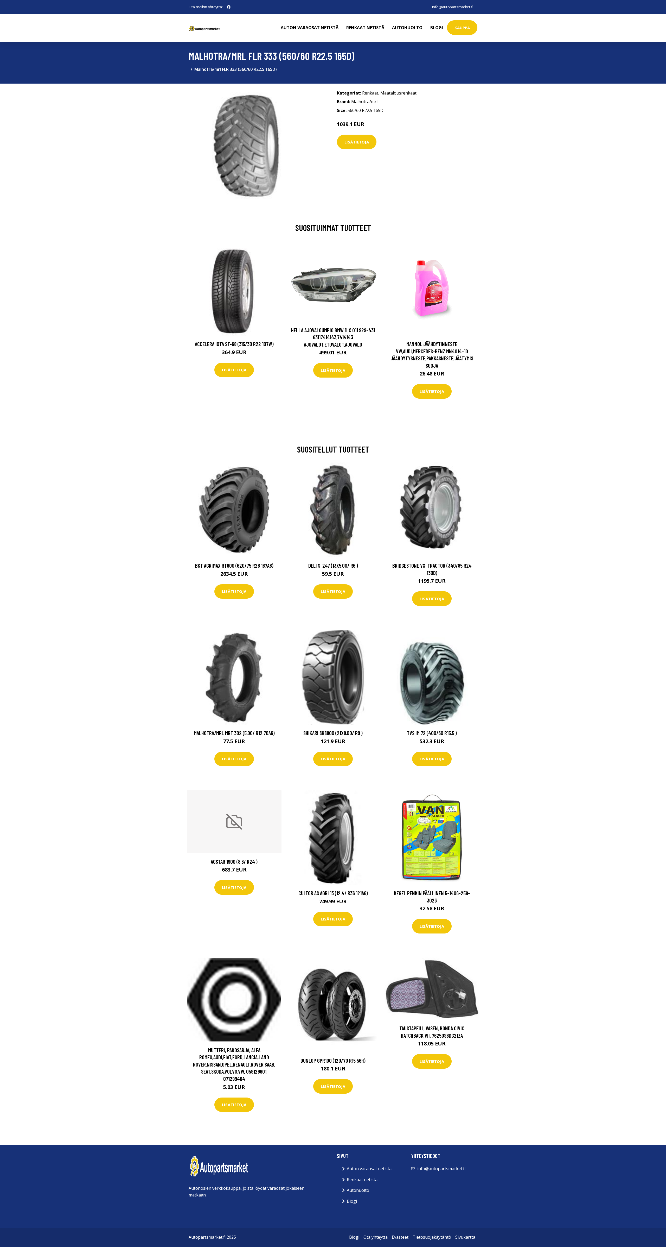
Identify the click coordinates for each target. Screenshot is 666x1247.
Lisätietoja (356, 142)
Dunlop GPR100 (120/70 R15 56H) (333, 1060)
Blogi (436, 27)
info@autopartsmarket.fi (452, 6)
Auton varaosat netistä (309, 27)
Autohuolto (407, 27)
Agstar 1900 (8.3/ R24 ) (234, 861)
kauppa (462, 27)
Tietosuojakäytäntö (432, 1237)
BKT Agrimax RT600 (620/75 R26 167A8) (234, 565)
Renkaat (370, 93)
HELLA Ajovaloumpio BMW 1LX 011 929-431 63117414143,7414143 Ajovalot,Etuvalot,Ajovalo (333, 337)
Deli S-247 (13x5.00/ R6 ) (333, 565)
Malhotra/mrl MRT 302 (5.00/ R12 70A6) (234, 733)
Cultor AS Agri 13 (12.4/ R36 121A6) (333, 893)
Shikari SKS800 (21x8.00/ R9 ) (333, 733)
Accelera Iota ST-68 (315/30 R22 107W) (234, 344)
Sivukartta (465, 1237)
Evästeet (400, 1237)
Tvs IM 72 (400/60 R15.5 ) (432, 733)
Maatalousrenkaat (398, 93)
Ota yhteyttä (375, 1237)
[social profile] (229, 7)
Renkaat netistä (365, 27)
